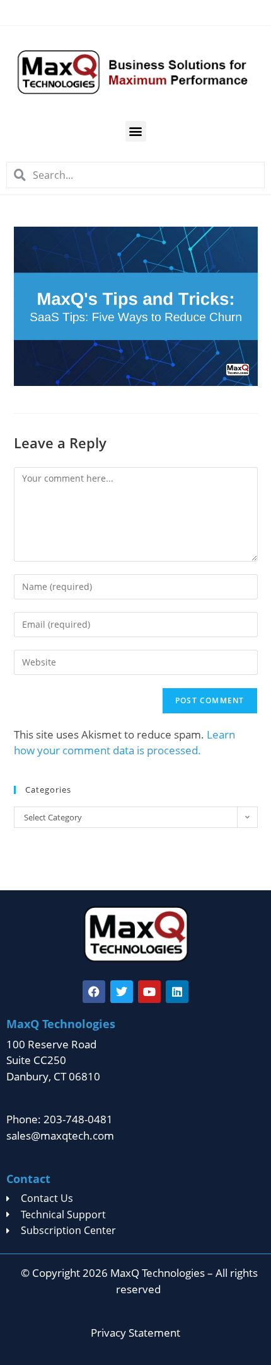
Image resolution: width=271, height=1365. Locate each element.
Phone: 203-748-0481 (59, 1119)
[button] (135, 131)
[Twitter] (121, 991)
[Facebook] (94, 991)
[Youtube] (149, 991)
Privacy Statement (135, 1332)
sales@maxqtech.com (60, 1135)
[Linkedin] (177, 991)
